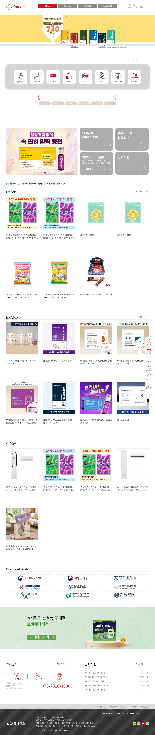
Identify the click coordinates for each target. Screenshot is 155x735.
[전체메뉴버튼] (149, 6)
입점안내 (145, 707)
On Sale (53, 82)
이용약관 (101, 707)
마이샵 (141, 6)
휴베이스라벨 (84, 103)
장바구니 (129, 6)
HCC (102, 82)
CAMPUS (67, 6)
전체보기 (139, 191)
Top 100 (37, 82)
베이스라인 (58, 103)
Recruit (134, 82)
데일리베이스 (71, 103)
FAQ (59, 679)
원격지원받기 (109, 713)
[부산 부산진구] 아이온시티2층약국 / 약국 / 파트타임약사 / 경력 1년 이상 (48, 184)
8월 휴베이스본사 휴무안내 (96, 673)
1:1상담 (38, 679)
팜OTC (44, 103)
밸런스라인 (110, 103)
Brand (69, 82)
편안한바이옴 (97, 103)
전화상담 (16, 679)
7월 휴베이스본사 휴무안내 (96, 677)
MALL (47, 6)
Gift (85, 82)
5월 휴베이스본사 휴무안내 (96, 685)
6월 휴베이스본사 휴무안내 (96, 681)
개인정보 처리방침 (117, 707)
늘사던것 (21, 82)
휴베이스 (15, 7)
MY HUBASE (107, 6)
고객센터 (133, 707)
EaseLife (118, 82)
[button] (131, 59)
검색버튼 (114, 97)
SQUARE (87, 6)
